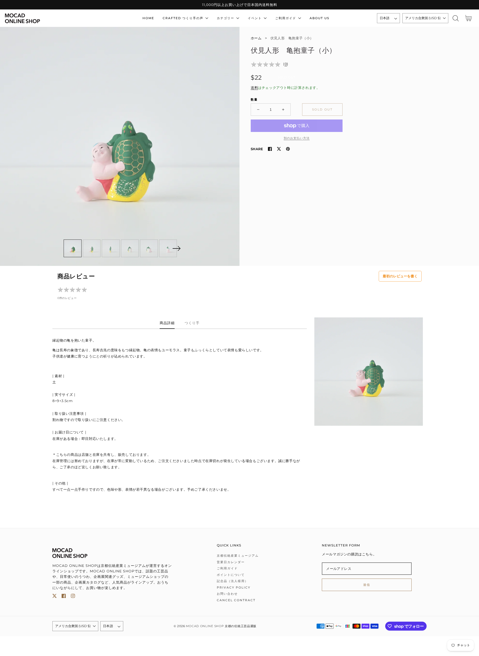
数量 (254, 99)
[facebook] (64, 597)
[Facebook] (270, 149)
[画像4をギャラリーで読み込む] (130, 248)
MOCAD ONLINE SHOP (205, 626)
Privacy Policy (233, 587)
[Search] (456, 18)
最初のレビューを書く (400, 276)
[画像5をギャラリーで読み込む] (149, 248)
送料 (254, 87)
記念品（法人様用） (232, 581)
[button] (456, 18)
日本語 (385, 18)
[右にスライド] (176, 248)
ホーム (256, 38)
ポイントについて (231, 575)
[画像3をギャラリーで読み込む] (111, 248)
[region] (239, 4)
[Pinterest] (288, 149)
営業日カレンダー (231, 562)
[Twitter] (279, 149)
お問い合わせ (227, 594)
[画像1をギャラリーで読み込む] (73, 248)
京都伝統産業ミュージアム (238, 555)
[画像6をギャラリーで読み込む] (168, 248)
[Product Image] (120, 146)
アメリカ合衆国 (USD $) (423, 18)
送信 (366, 585)
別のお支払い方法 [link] (297, 138)
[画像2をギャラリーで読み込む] (92, 248)
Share (257, 149)
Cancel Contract (236, 600)
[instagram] (73, 597)
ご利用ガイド (227, 568)
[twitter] (54, 597)
